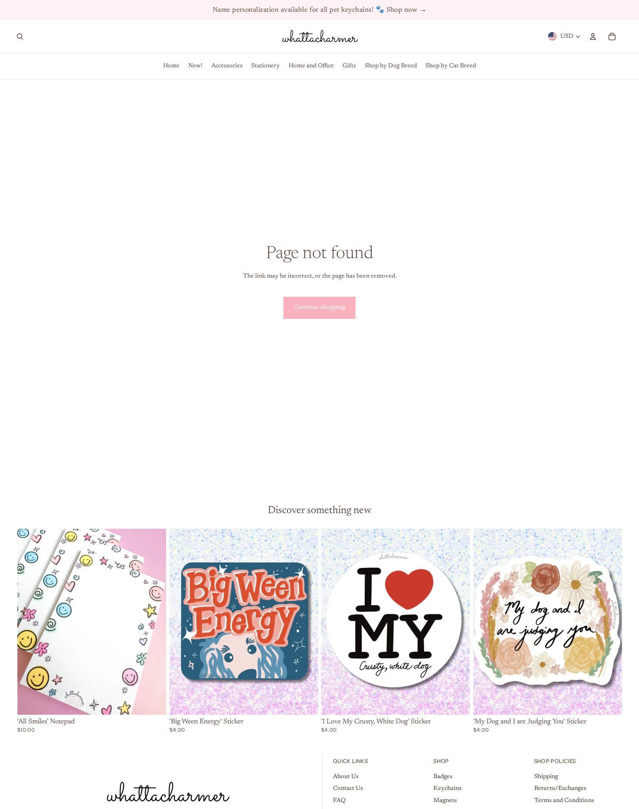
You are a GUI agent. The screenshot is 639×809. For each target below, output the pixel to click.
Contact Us (348, 789)
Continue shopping (319, 308)
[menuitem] (171, 66)
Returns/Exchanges (560, 789)
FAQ (339, 801)
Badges (443, 777)
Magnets (445, 801)
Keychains (447, 789)
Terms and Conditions (564, 801)
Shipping (546, 777)
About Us (346, 777)
